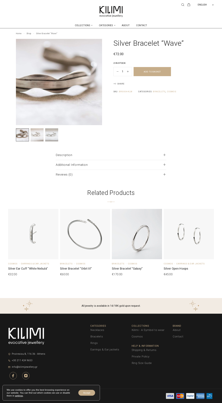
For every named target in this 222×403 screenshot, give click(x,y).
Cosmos (171, 91)
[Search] (183, 4)
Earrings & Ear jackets (35, 264)
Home (18, 33)
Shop (28, 33)
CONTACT (141, 25)
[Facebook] (13, 375)
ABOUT (126, 25)
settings (19, 395)
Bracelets (159, 91)
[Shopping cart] (188, 5)
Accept (86, 392)
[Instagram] (26, 375)
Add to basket (152, 71)
